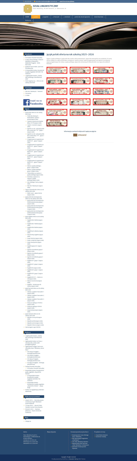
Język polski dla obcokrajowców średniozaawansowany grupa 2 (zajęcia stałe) (35, 207)
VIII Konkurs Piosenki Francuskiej (33, 57)
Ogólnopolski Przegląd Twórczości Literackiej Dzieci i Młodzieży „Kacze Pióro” (34, 348)
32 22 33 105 (28, 1)
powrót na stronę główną (67, 1)
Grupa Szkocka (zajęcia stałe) (34, 238)
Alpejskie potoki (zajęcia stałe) (35, 321)
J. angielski (45, 17)
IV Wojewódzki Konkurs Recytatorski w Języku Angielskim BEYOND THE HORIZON (34, 72)
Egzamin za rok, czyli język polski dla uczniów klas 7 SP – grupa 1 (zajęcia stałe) (35, 130)
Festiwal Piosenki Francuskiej (32, 366)
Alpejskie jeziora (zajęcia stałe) (35, 323)
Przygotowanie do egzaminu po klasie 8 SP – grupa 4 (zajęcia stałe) (35, 156)
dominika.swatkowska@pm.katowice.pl (46, 1)
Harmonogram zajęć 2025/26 (32, 327)
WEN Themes (81, 459)
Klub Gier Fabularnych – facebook (33, 91)
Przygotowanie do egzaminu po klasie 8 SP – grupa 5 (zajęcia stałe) (35, 162)
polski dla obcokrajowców (82, 17)
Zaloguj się (28, 421)
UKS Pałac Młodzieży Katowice (80, 441)
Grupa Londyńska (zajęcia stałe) (35, 240)
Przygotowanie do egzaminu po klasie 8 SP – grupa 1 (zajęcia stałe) (35, 140)
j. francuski (56, 17)
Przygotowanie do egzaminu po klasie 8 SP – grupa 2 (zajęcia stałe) (35, 146)
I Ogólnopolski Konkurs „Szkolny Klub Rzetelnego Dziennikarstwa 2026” (33, 77)
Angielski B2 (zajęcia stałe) (34, 268)
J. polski (35, 17)
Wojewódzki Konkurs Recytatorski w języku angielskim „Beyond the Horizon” (34, 372)
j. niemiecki (67, 17)
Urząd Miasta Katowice (102, 435)
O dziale (27, 95)
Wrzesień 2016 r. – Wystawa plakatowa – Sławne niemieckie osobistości (33, 410)
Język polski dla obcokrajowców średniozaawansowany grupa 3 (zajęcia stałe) (35, 212)
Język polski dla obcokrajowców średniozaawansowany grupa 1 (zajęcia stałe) (35, 202)
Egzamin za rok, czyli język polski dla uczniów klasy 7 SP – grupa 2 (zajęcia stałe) (35, 135)
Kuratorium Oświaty (101, 436)
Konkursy (28, 20)
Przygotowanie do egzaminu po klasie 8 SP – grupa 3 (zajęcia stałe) (35, 151)
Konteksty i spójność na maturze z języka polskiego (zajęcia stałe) (33, 178)
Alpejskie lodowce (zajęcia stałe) (35, 325)
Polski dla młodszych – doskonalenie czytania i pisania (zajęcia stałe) (33, 117)
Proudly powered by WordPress (60, 459)
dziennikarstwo (98, 17)
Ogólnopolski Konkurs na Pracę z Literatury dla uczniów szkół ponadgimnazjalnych (33, 342)
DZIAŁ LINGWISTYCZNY (45, 6)
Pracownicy (28, 93)
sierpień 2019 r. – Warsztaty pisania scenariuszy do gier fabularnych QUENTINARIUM (34, 401)
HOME (27, 17)
